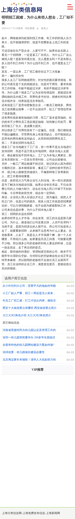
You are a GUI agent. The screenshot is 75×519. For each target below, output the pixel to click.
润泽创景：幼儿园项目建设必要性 (24, 352)
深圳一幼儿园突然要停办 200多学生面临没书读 (29, 338)
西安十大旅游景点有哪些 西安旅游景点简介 (30, 307)
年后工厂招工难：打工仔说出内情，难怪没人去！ (29, 301)
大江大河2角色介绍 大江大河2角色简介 (27, 315)
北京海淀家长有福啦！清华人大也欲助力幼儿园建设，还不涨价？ (29, 360)
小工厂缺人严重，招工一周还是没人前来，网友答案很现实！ (29, 294)
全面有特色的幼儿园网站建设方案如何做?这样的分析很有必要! (28, 345)
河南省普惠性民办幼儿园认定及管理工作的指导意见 (29, 331)
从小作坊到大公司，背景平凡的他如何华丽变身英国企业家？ (29, 286)
